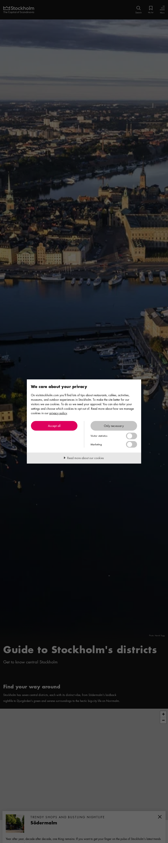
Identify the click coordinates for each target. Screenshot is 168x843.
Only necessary (114, 426)
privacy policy (58, 413)
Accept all (54, 426)
